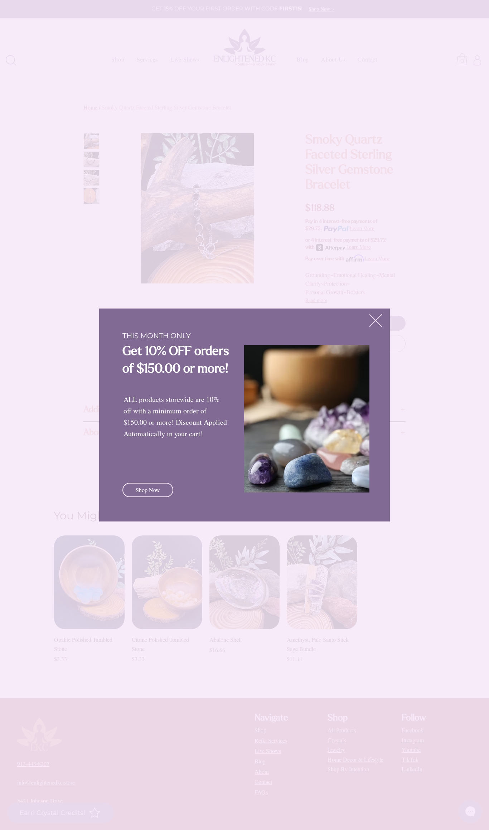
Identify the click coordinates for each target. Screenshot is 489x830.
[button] (375, 320)
